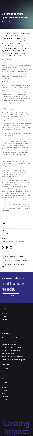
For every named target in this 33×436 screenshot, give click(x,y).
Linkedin (4, 410)
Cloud (3, 241)
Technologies (10, 241)
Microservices (19, 241)
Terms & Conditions (20, 415)
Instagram (10, 410)
